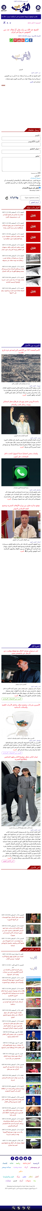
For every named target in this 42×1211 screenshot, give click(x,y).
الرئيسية (38, 23)
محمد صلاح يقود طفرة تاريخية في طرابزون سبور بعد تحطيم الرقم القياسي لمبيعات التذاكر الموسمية (13, 1026)
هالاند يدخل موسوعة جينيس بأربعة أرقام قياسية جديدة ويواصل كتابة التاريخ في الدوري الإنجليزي (12, 993)
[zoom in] (4, 22)
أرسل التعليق (35, 202)
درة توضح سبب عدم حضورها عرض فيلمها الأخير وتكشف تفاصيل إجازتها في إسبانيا (12, 943)
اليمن (31, 82)
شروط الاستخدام (35, 178)
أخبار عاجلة (31, 23)
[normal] (7, 22)
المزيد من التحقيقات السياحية (12, 699)
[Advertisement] (21, 107)
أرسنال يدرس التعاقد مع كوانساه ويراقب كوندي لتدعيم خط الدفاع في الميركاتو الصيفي (12, 1123)
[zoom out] (10, 22)
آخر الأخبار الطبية (8, 861)
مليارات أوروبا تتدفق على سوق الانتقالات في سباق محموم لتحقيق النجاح (13, 1015)
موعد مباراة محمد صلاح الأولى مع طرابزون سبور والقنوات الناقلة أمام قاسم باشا (12, 1112)
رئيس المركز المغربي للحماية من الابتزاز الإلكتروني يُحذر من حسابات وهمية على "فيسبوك (13, 972)
